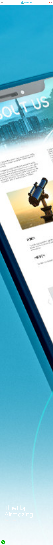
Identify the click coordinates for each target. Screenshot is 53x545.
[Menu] (2, 2)
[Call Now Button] (3, 542)
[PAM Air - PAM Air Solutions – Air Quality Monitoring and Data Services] (26, 2)
